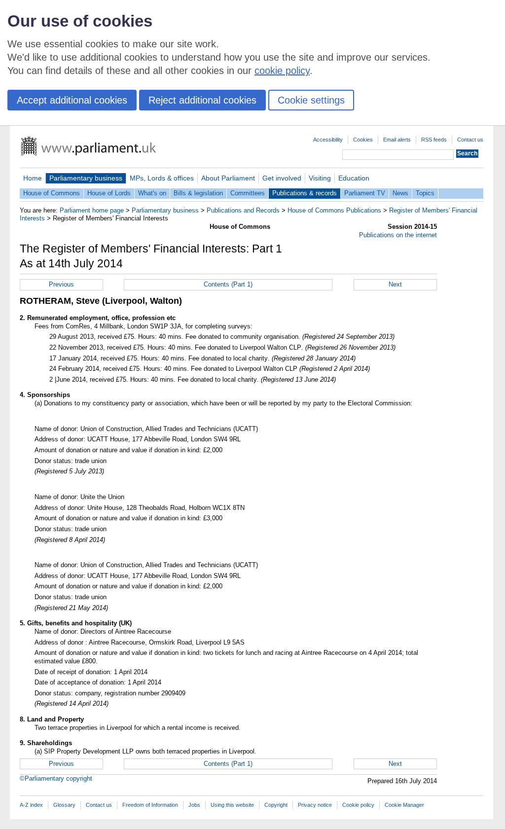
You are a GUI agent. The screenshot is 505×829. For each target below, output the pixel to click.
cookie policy (282, 70)
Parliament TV (364, 193)
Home (32, 178)
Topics (425, 193)
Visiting (320, 178)
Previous (61, 284)
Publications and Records (243, 210)
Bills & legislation (198, 193)
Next (395, 284)
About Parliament (228, 178)
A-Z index (31, 805)
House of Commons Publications (334, 210)
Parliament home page (92, 210)
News (400, 193)
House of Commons (51, 193)
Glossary (64, 805)
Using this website (232, 805)
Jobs (194, 805)
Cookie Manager (404, 805)
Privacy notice (315, 805)
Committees (247, 193)
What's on (152, 193)
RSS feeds (434, 140)
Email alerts (397, 140)
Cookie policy (358, 805)
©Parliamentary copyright (56, 778)
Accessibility (328, 140)
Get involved (281, 178)
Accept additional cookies (72, 100)
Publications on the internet (398, 235)
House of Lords (109, 193)
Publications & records (304, 193)
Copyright (276, 805)
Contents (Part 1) (228, 284)
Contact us (470, 140)
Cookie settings (311, 100)
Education (353, 178)
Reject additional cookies (202, 100)
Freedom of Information (150, 805)
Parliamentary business (85, 178)
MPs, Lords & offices (162, 178)
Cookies (363, 140)
